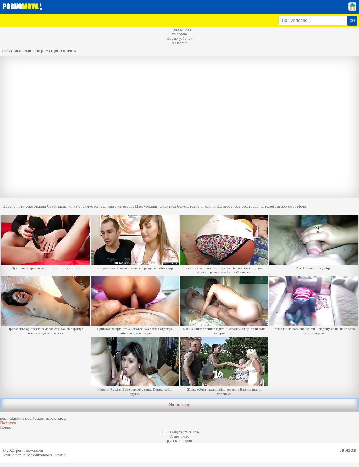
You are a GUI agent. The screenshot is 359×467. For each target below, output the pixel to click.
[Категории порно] (352, 9)
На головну (179, 405)
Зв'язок (348, 450)
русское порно (179, 441)
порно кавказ (179, 29)
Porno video (179, 436)
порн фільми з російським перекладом (33, 418)
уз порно (179, 34)
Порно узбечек (179, 38)
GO (352, 21)
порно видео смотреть (179, 432)
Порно (5, 427)
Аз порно (180, 43)
